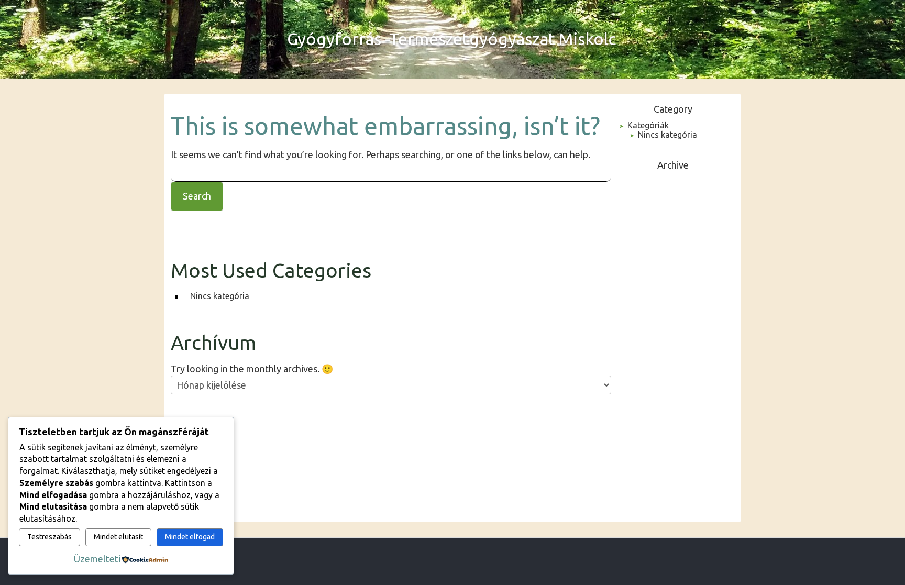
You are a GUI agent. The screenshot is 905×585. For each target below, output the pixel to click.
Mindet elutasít (118, 537)
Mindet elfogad (190, 537)
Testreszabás (49, 537)
